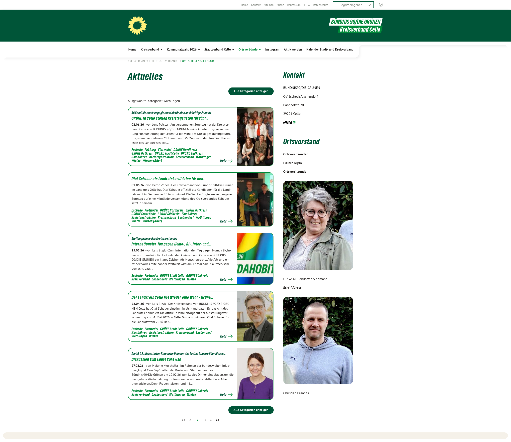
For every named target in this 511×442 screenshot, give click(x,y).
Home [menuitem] (132, 49)
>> (218, 420)
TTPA (307, 5)
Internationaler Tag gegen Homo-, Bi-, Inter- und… (171, 244)
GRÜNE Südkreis (192, 153)
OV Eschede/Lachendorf (198, 61)
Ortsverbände (169, 61)
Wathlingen (204, 157)
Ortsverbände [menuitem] (248, 49)
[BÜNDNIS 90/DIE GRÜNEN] (137, 25)
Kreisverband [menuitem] (150, 49)
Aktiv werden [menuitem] (293, 49)
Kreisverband (185, 157)
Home (244, 5)
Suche (280, 5)
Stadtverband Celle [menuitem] (217, 49)
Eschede (137, 150)
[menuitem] (244, 5)
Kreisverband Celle (142, 61)
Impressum (293, 5)
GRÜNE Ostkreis (142, 153)
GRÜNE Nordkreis (185, 150)
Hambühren (139, 157)
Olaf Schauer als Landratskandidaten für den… (169, 178)
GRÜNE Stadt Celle (167, 153)
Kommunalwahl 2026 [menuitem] (182, 49)
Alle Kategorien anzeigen (251, 91)
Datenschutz (320, 5)
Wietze (136, 160)
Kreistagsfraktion (161, 157)
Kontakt (256, 5)
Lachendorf (186, 217)
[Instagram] (380, 5)
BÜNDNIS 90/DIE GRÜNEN (355, 21)
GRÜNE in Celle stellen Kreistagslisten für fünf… (170, 118)
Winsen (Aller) (152, 160)
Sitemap (269, 5)
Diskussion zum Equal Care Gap (156, 359)
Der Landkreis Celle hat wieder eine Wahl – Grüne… (172, 297)
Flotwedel (164, 150)
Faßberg (150, 150)
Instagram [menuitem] (272, 49)
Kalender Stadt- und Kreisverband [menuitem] (330, 49)
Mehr (223, 160)
